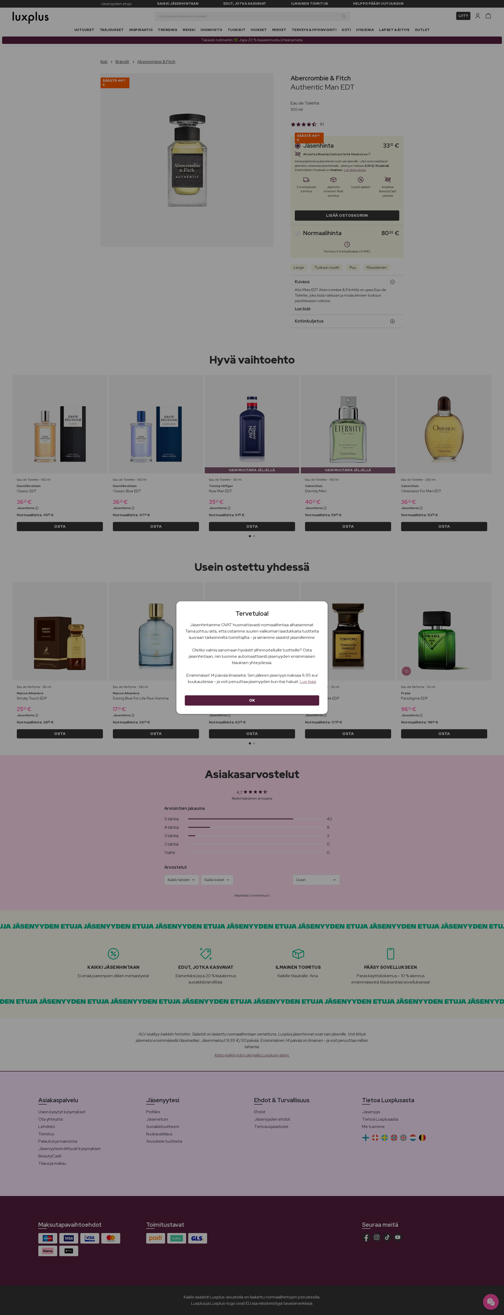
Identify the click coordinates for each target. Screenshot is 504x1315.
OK (252, 700)
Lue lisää (308, 681)
